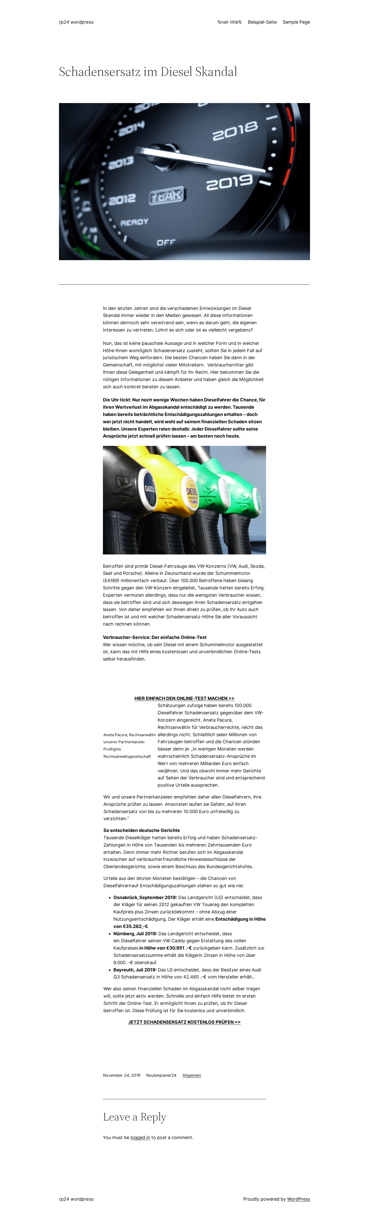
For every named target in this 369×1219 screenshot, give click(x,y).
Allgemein (191, 1075)
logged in (140, 1137)
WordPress (298, 1199)
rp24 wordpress (76, 22)
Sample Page (296, 22)
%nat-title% (229, 22)
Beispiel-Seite (262, 22)
